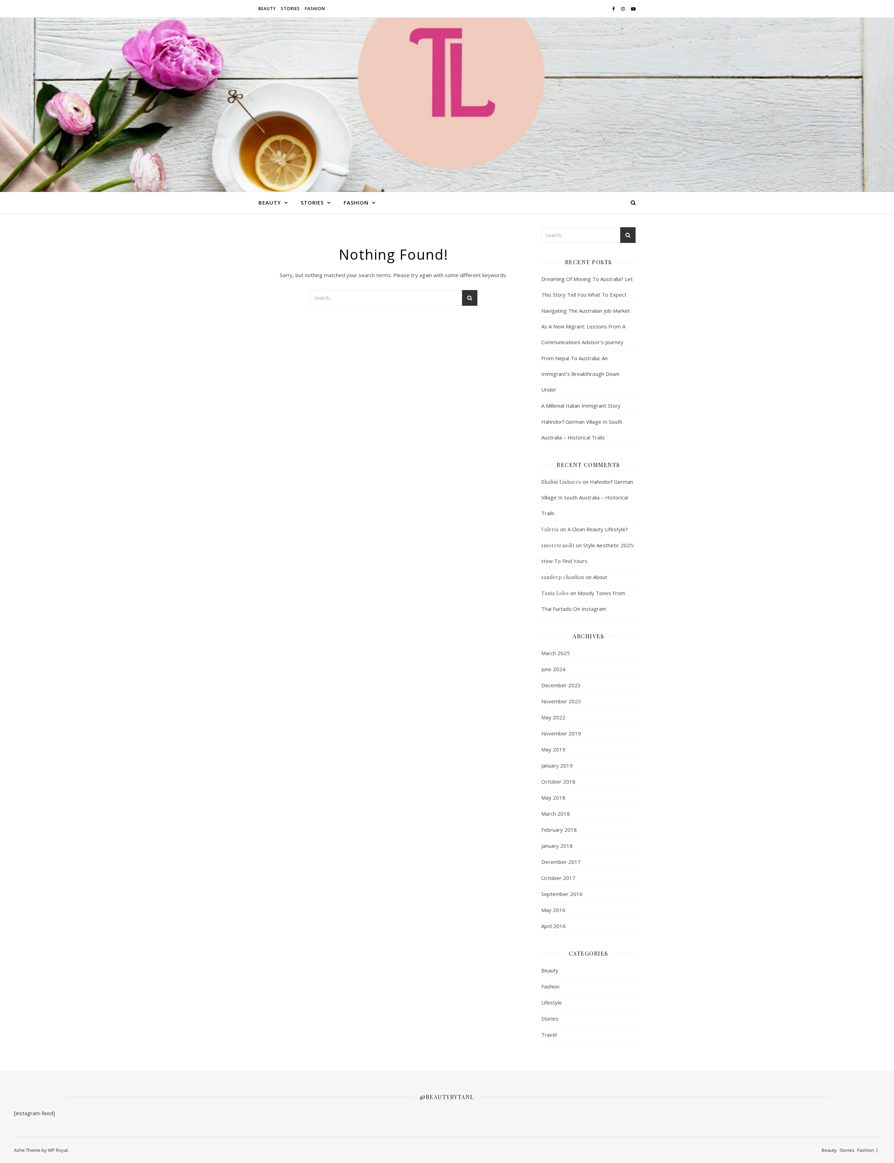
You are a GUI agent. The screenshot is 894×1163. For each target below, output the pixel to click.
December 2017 (561, 861)
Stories (290, 9)
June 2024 (553, 669)
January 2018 (557, 845)
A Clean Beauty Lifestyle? (597, 529)
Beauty (267, 9)
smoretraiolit (557, 545)
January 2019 (557, 765)
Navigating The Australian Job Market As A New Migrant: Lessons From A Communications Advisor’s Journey (585, 326)
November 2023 (561, 701)
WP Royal (58, 1150)
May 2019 (553, 749)
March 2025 (555, 653)
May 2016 (553, 909)
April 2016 (553, 926)
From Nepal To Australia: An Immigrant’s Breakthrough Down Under (580, 374)
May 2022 (553, 717)
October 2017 (558, 877)
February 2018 (559, 829)
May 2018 (553, 797)
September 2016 (561, 893)
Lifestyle (551, 1002)
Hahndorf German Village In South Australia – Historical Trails (587, 497)
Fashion (315, 9)
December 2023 (561, 685)
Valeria (550, 529)
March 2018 (555, 813)
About (600, 576)
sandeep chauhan (562, 577)
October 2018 (558, 781)
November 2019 (561, 733)
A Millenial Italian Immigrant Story (581, 405)
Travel (549, 1034)
